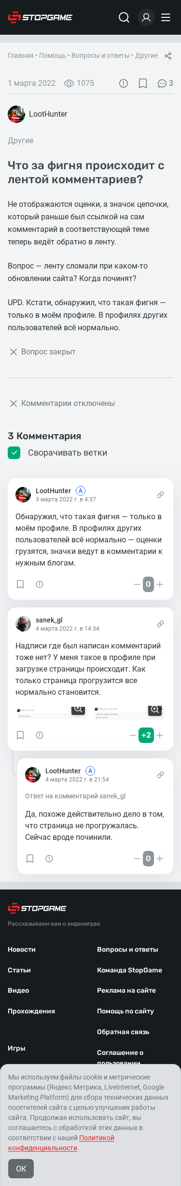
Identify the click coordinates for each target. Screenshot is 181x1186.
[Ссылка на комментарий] (160, 494)
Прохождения (31, 1011)
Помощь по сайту (125, 1011)
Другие (146, 55)
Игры (17, 1048)
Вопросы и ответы (100, 55)
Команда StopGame (129, 970)
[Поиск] (124, 17)
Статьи (19, 970)
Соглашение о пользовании (120, 1058)
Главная (21, 55)
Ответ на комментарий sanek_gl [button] (75, 796)
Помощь (52, 55)
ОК (21, 1168)
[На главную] (40, 17)
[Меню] (167, 17)
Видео (18, 990)
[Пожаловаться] (123, 83)
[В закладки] (143, 83)
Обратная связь (123, 1032)
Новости (22, 949)
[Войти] (146, 17)
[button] (20, 584)
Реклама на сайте (126, 990)
